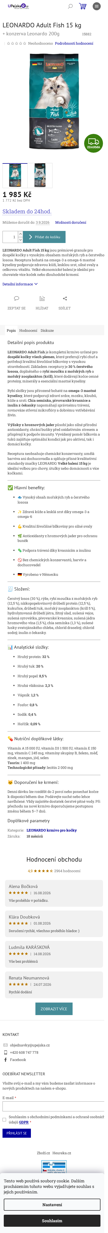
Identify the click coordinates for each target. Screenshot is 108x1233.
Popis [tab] (11, 330)
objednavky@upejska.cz (30, 1045)
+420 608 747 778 (24, 1052)
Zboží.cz (43, 1152)
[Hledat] (70, 6)
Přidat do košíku (47, 237)
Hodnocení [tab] (28, 330)
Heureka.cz (61, 1152)
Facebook (18, 1059)
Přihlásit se (17, 1133)
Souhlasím (52, 1220)
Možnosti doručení (70, 222)
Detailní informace (18, 284)
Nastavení (52, 1204)
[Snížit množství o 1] (20, 240)
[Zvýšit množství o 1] (20, 234)
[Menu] (97, 6)
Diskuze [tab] (47, 330)
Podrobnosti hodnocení (74, 43)
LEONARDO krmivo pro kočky (52, 830)
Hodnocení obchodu (54, 859)
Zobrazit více (54, 1008)
